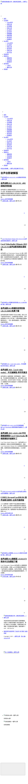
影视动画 (10, 574)
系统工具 (9, 28)
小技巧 (9, 65)
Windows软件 (4, 199)
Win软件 (6, 20)
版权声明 (6, 631)
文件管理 (9, 26)
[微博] (15, 688)
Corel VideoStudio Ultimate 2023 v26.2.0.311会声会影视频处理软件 (14, 247)
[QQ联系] (15, 676)
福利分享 (9, 67)
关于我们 (22, 631)
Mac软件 (6, 41)
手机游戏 (9, 60)
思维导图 (9, 35)
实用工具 (9, 24)
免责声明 (11, 631)
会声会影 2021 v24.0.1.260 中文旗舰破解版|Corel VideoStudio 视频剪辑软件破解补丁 (14, 436)
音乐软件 (9, 37)
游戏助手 (9, 61)
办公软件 (9, 30)
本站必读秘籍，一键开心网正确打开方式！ (12, 168)
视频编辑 (9, 33)
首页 (5, 18)
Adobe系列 (10, 22)
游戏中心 (6, 56)
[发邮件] (15, 712)
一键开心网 (17, 636)
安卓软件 (6, 54)
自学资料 (6, 63)
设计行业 (9, 52)
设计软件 (9, 31)
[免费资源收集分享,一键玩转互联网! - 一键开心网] (15, 617)
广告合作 (16, 631)
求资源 (5, 69)
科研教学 (9, 39)
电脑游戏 (9, 58)
